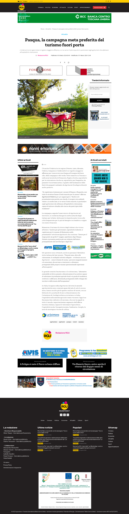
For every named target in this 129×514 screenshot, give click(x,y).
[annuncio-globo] (101, 255)
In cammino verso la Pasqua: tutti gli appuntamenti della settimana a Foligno (97, 237)
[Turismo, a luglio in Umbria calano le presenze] (108, 246)
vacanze (81, 322)
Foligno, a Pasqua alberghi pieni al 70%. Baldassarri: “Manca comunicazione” (97, 214)
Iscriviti (99, 100)
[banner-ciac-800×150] (88, 70)
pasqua (69, 322)
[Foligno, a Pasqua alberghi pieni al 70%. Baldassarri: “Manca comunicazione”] (108, 212)
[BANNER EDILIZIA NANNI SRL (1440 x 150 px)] (64, 149)
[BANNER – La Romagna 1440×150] (64, 247)
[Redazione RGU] (48, 335)
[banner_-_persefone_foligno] (101, 174)
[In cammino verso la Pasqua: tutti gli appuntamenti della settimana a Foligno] (108, 234)
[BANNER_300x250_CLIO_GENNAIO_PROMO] (100, 118)
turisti (75, 322)
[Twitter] (110, 1)
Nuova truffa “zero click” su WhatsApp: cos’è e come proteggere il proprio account (28, 249)
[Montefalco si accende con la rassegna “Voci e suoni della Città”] (28, 183)
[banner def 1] (64, 384)
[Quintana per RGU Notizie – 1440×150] (64, 315)
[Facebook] (106, 1)
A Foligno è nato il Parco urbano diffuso (40, 364)
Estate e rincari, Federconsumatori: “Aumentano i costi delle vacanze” (98, 204)
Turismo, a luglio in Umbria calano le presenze (97, 247)
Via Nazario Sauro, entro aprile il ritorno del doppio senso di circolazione (89, 366)
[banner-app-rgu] (28, 256)
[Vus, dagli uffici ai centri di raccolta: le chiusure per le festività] (108, 223)
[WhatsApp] (68, 62)
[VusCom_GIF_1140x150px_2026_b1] (64, 19)
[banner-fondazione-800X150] (41, 70)
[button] (109, 7)
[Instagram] (108, 1)
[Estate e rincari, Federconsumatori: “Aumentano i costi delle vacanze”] (110, 202)
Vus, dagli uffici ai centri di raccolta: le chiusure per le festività (96, 225)
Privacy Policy (96, 106)
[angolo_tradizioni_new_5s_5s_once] (28, 170)
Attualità (48, 29)
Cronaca (20, 216)
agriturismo (53, 322)
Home (42, 29)
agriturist (62, 322)
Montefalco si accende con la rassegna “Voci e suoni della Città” (28, 196)
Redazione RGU (43, 55)
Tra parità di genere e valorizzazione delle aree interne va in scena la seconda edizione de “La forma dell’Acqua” (27, 222)
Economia (93, 199)
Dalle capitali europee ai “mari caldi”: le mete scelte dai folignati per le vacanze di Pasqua (97, 192)
